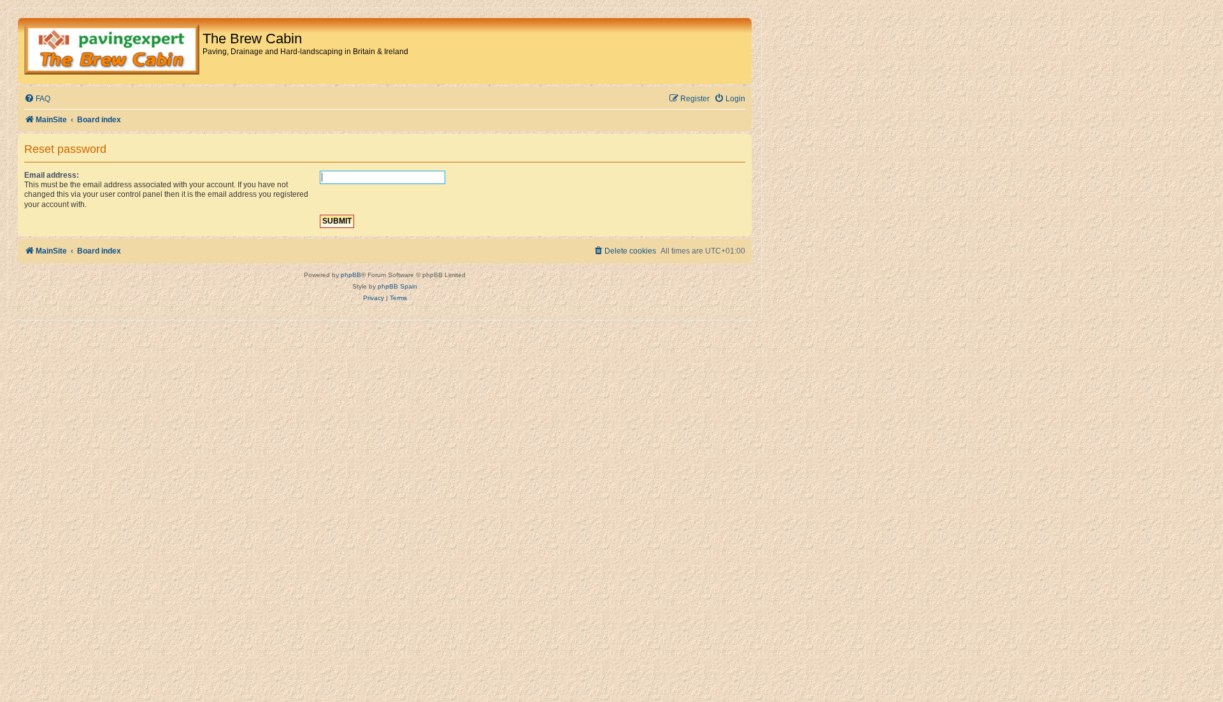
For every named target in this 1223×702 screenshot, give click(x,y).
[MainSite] (112, 51)
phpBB (351, 274)
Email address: (51, 175)
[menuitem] (37, 99)
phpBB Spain (397, 286)
